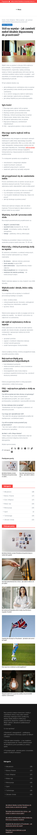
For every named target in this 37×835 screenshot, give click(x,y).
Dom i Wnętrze (10, 20)
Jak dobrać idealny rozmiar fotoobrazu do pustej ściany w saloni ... (9, 474)
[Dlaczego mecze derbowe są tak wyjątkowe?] (18, 655)
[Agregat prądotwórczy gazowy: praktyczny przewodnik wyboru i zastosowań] (18, 681)
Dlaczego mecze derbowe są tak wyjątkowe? (14, 667)
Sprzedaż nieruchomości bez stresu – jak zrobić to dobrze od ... (27, 474)
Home (3, 20)
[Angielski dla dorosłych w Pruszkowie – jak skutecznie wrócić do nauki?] (18, 626)
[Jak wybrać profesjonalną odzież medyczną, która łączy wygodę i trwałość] (18, 598)
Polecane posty (9, 526)
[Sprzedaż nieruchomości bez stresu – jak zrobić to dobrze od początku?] (18, 569)
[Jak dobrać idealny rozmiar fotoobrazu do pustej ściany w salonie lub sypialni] (18, 541)
